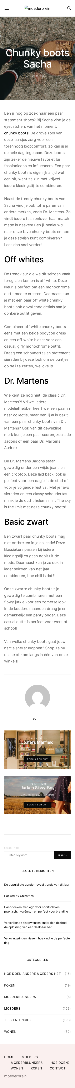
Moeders (12, 1008)
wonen (10, 1032)
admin (37, 718)
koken (9, 985)
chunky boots (16, 133)
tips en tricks (38, 40)
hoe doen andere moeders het (32, 974)
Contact (58, 1068)
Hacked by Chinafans (19, 896)
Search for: (11, 848)
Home (9, 1057)
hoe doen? (60, 1063)
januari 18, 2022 (35, 76)
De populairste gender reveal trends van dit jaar (36, 884)
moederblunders (20, 997)
